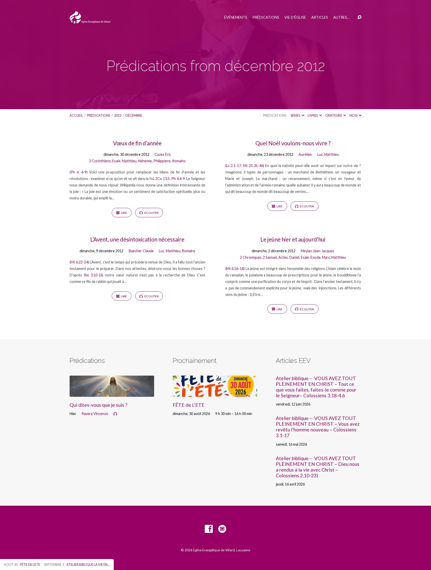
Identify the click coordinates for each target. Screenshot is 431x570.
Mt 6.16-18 (235, 268)
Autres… (341, 17)
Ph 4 (75, 172)
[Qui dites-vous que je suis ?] (112, 393)
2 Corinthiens (100, 161)
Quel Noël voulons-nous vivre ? (293, 143)
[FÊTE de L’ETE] (215, 393)
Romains (179, 161)
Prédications (265, 17)
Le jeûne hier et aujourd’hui (292, 239)
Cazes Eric (163, 154)
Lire (123, 213)
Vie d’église (295, 17)
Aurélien (305, 154)
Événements (235, 17)
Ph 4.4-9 (178, 178)
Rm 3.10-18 (93, 275)
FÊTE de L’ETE (189, 405)
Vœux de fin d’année (137, 143)
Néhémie (145, 161)
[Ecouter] (115, 414)
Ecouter (151, 213)
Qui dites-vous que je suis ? (98, 405)
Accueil (76, 115)
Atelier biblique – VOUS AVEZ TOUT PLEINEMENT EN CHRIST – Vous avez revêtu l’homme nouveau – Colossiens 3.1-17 (318, 426)
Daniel (294, 257)
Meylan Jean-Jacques (317, 251)
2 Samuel (270, 257)
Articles (319, 17)
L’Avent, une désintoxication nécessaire (137, 239)
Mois (353, 115)
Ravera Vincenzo (95, 413)
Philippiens (162, 161)
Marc (326, 257)
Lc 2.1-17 (233, 165)
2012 (117, 115)
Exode (316, 257)
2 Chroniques (250, 257)
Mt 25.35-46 (253, 165)
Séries (296, 115)
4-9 (84, 172)
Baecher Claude (141, 251)
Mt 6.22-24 (79, 262)
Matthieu (129, 161)
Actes (283, 257)
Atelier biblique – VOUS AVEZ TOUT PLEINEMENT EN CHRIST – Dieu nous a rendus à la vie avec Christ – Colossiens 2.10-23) (317, 466)
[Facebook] (209, 529)
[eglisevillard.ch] (222, 529)
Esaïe (116, 161)
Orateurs (333, 115)
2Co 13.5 (162, 178)
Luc (320, 154)
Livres (313, 115)
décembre (133, 115)
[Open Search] (359, 17)
